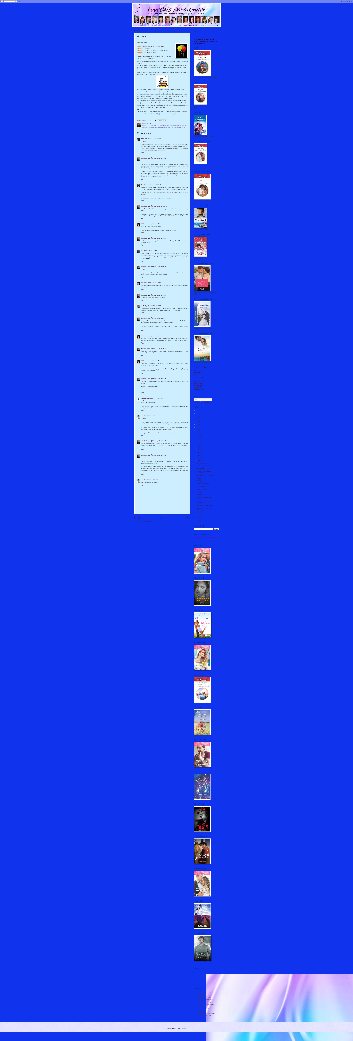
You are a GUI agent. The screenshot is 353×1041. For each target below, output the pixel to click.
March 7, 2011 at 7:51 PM (153, 361)
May (199, 455)
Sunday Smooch (201, 468)
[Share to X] (162, 120)
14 (197, 424)
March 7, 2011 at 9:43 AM (159, 158)
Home (162, 518)
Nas (142, 416)
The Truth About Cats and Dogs (205, 475)
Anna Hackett (145, 398)
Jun (199, 452)
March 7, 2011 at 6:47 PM (154, 306)
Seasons (199, 478)
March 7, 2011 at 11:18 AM (154, 185)
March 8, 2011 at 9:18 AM (159, 455)
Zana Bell (143, 185)
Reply (142, 152)
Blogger (184, 1028)
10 (197, 521)
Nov (199, 438)
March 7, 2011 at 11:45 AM (160, 206)
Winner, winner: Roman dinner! (205, 511)
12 (197, 430)
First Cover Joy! (201, 486)
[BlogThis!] (160, 120)
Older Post (186, 518)
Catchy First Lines (201, 489)
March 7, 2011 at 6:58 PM (159, 318)
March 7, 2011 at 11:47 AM (154, 224)
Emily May (144, 306)
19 (197, 410)
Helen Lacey (197, 380)
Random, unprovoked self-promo (205, 466)
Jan (198, 517)
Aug (199, 446)
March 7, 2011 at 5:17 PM (154, 282)
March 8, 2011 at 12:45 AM (156, 398)
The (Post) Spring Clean (203, 508)
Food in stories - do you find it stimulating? (204, 472)
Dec (199, 435)
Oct (199, 441)
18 (197, 413)
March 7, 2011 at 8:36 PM (159, 378)
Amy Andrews (198, 372)
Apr (199, 458)
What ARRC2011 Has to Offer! (205, 505)
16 (197, 419)
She (142, 251)
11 (197, 433)
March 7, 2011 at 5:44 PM (159, 295)
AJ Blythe (143, 224)
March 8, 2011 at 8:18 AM (150, 416)
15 (197, 422)
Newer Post (138, 518)
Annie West (144, 138)
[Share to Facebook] (163, 120)
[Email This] (158, 120)
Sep (199, 444)
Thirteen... (199, 500)
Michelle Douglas (145, 158)
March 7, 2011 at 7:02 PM (153, 336)
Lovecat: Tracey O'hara (203, 483)
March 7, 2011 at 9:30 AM (154, 138)
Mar (199, 460)
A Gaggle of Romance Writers (204, 497)
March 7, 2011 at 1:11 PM (150, 250)
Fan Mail (199, 494)
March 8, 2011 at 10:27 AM (151, 480)
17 (197, 416)
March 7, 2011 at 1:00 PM (159, 238)
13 (197, 427)
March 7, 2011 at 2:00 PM (159, 266)
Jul (198, 449)
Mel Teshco (144, 283)
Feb (199, 514)
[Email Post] (155, 120)
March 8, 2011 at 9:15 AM (159, 441)
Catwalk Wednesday (202, 463)
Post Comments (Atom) (147, 522)
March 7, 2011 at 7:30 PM (159, 348)
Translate (206, 402)
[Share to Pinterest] (165, 120)
